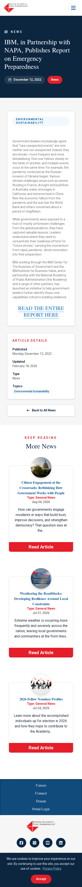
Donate (41, 801)
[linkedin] (61, 843)
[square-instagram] (34, 843)
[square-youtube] (47, 843)
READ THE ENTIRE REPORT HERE (41, 311)
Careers (41, 785)
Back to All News (44, 410)
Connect (41, 793)
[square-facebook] (21, 843)
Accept (41, 879)
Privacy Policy (52, 868)
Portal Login (41, 809)
